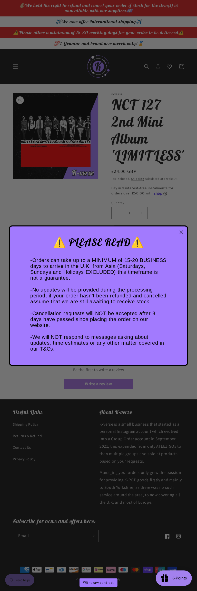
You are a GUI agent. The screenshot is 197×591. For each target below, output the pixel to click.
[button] (181, 232)
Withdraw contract (98, 582)
